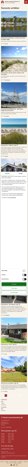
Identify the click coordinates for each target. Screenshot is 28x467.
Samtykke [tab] (7, 173)
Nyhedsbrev (20, 461)
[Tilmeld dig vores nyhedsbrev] (17, 465)
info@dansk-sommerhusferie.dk (7, 453)
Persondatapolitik (13, 461)
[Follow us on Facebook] (11, 465)
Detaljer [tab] (21, 173)
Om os (11, 463)
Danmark (3, 410)
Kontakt (6, 461)
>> (22, 395)
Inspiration (3, 404)
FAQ (8, 463)
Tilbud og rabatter (17, 463)
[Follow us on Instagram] (14, 465)
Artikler (2, 403)
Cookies (2, 461)
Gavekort (26, 461)
